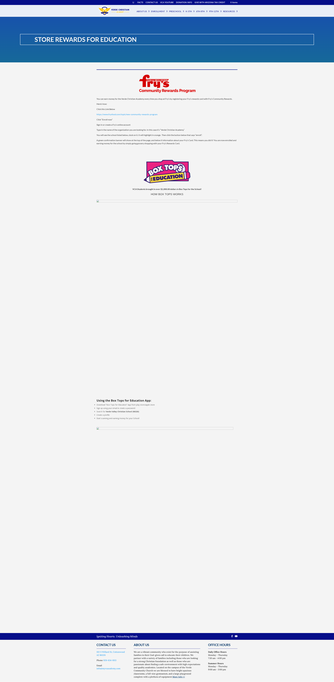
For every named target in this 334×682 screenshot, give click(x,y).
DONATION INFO (184, 2)
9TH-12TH (214, 11)
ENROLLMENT (158, 11)
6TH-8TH (200, 11)
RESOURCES (229, 11)
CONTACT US (152, 2)
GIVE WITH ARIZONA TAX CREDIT (210, 2)
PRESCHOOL (175, 11)
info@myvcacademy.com (108, 668)
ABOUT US (142, 11)
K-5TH (189, 11)
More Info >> (178, 676)
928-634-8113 (109, 660)
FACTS (140, 2)
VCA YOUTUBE (167, 2)
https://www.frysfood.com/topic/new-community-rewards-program (127, 114)
